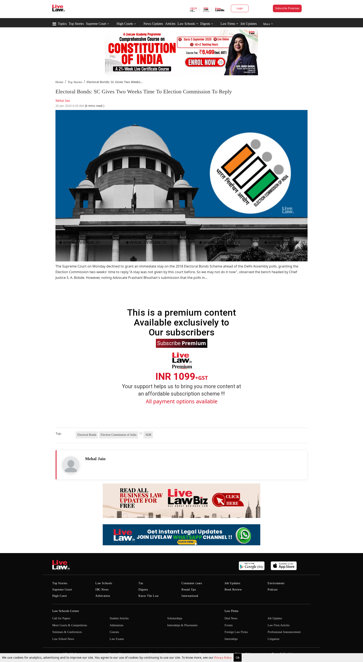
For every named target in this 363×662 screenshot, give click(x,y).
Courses (114, 632)
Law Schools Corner (65, 611)
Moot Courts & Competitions (69, 625)
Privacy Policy (223, 657)
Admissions (116, 625)
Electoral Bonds (86, 434)
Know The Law (148, 595)
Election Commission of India (118, 434)
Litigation (273, 639)
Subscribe (181, 343)
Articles (170, 23)
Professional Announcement (284, 632)
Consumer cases (192, 583)
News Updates (153, 23)
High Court (59, 595)
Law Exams (117, 639)
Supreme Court (96, 23)
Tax (140, 583)
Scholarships (174, 618)
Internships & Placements (182, 625)
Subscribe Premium (287, 8)
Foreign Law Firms (236, 632)
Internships (231, 639)
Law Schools (186, 23)
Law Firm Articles (278, 625)
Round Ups (189, 589)
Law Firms (228, 23)
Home (59, 82)
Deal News (231, 618)
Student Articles (119, 618)
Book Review (233, 589)
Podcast (273, 589)
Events (229, 625)
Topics (62, 23)
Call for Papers (61, 618)
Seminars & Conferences (67, 632)
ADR (148, 434)
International (190, 595)
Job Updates (248, 23)
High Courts (125, 23)
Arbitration (102, 595)
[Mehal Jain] (70, 465)
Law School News (63, 639)
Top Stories (76, 23)
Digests (205, 23)
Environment (276, 583)
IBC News (102, 589)
